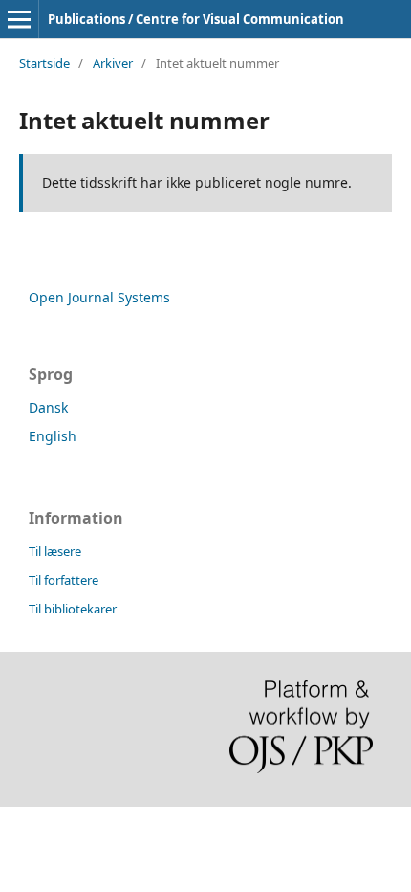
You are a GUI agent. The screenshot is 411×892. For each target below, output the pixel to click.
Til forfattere (63, 580)
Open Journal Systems (99, 297)
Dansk (48, 407)
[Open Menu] (19, 19)
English (52, 436)
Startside (44, 63)
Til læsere (55, 551)
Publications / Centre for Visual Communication (196, 19)
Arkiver (113, 63)
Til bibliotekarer (73, 608)
